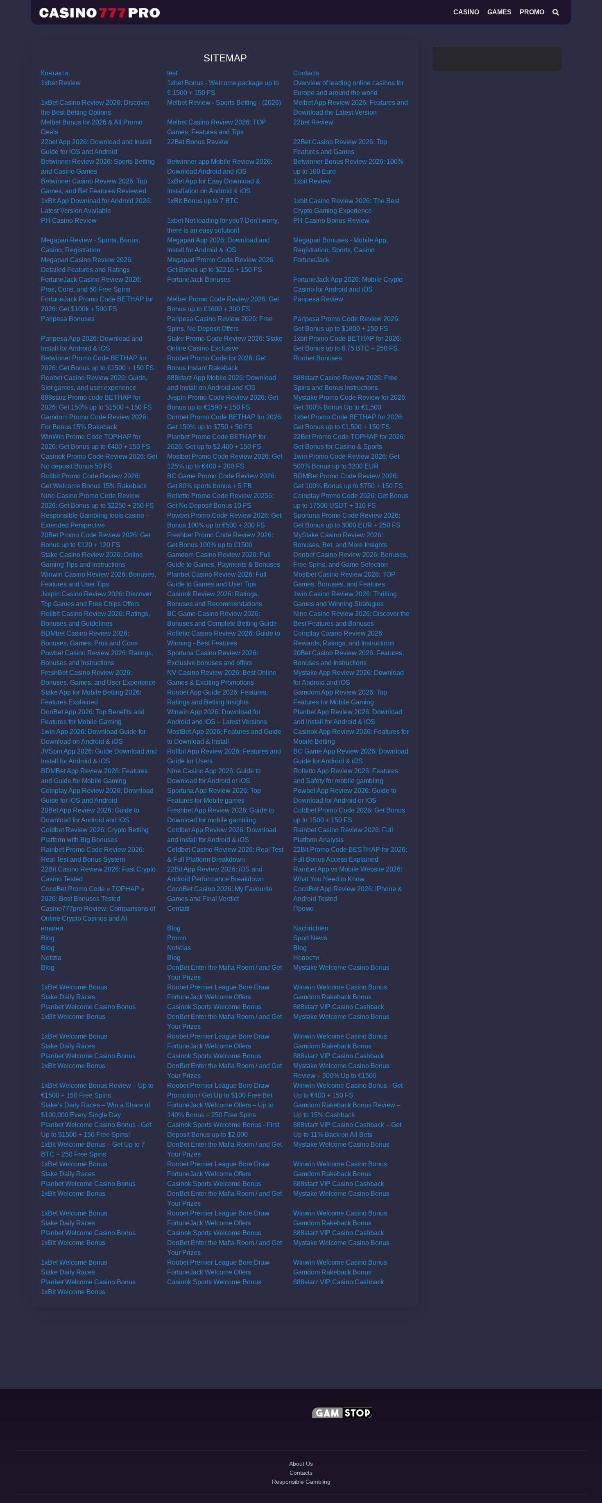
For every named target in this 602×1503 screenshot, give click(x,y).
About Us (301, 1470)
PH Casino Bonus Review (331, 220)
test (172, 73)
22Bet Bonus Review (198, 141)
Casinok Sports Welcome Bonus (214, 1006)
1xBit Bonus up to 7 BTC (203, 200)
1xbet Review (61, 82)
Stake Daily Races (68, 997)
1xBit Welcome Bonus (73, 1016)
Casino (466, 12)
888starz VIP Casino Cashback (338, 1006)
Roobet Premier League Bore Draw (218, 987)
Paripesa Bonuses (68, 318)
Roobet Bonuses (317, 358)
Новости (306, 957)
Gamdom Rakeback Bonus (332, 997)
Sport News (310, 938)
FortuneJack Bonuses (199, 279)
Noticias (179, 947)
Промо (303, 908)
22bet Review (313, 122)
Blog (174, 928)
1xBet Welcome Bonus (74, 987)
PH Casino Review (69, 220)
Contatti (178, 908)
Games (499, 12)
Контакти (54, 73)
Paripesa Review (318, 299)
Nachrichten (310, 928)
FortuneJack (311, 259)
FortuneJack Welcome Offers (209, 997)
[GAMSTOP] (342, 1414)
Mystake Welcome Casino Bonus (341, 967)
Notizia (51, 957)
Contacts (306, 73)
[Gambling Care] (259, 1433)
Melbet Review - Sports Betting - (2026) (224, 102)
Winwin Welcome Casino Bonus (340, 987)
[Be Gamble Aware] (259, 1414)
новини (52, 928)
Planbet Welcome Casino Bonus (88, 1006)
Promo (532, 12)
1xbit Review (312, 181)
